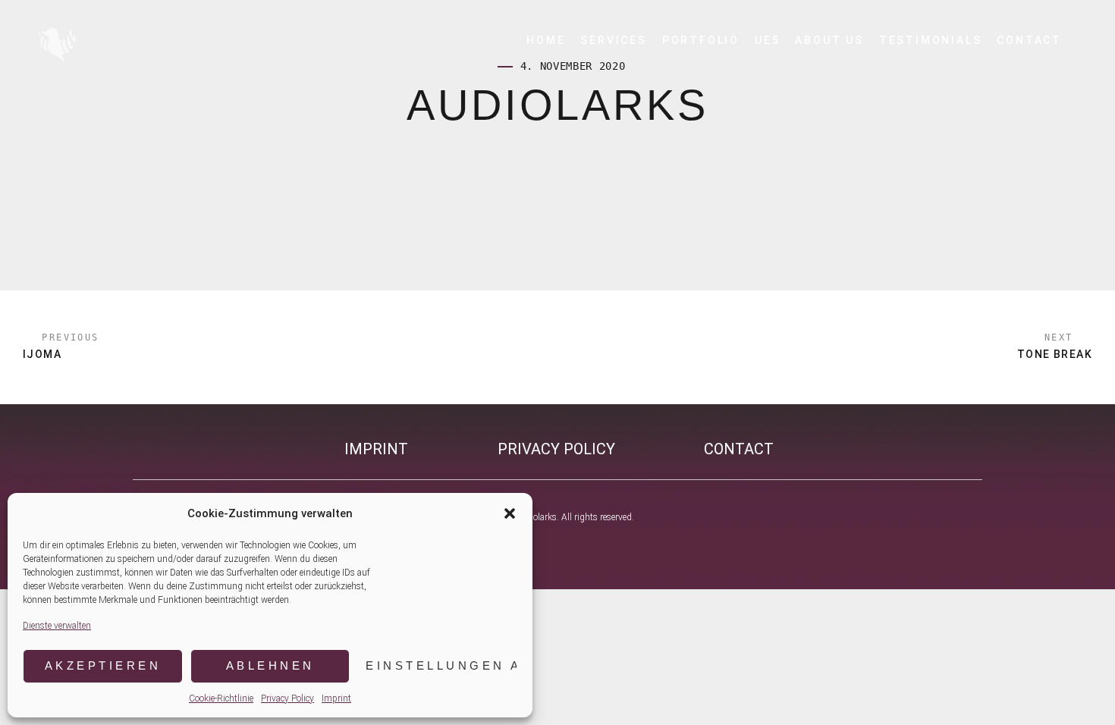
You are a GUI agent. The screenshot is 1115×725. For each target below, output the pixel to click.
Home (545, 40)
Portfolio (701, 40)
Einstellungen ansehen (441, 665)
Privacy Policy (287, 698)
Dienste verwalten (57, 625)
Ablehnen (270, 665)
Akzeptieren (103, 665)
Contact (1029, 40)
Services (613, 40)
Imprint (336, 698)
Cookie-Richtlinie (221, 698)
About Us (829, 40)
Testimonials (930, 40)
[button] (509, 513)
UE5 (767, 40)
